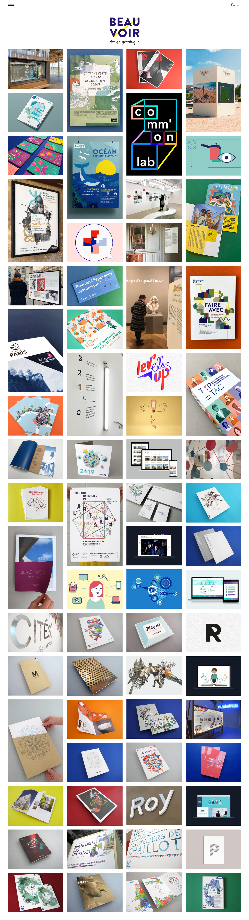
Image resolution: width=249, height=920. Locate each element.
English (236, 5)
